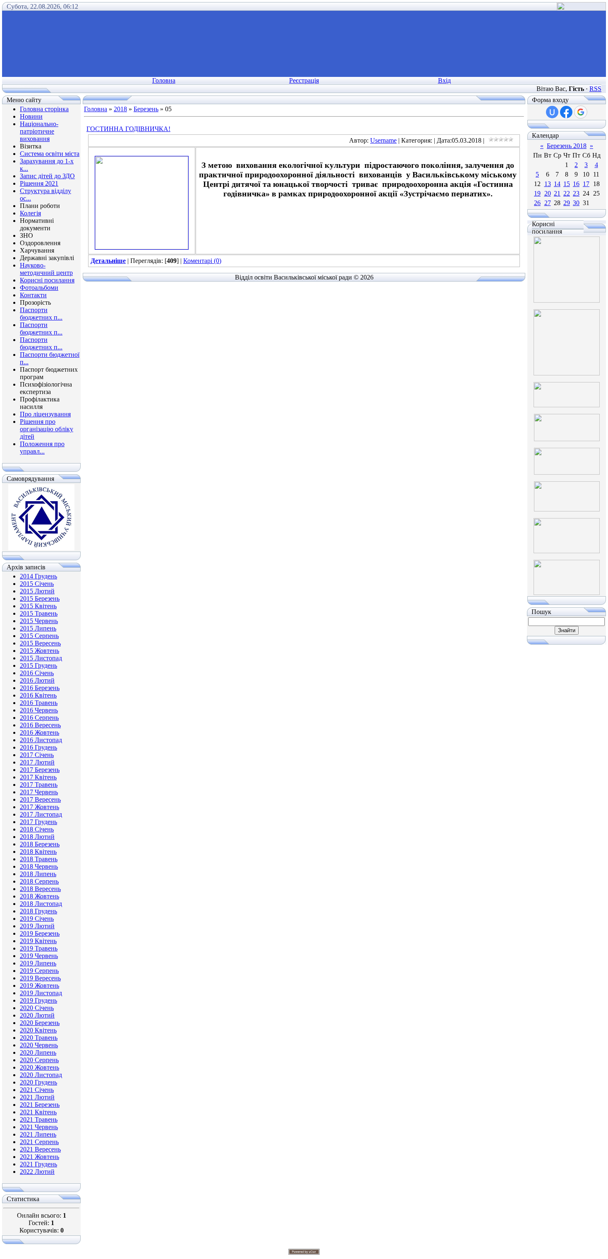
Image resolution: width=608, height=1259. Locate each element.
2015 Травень (38, 613)
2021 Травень (38, 1119)
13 (547, 183)
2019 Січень (37, 918)
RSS (595, 88)
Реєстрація (304, 80)
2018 (120, 108)
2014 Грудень (38, 576)
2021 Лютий (37, 1097)
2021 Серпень (39, 1141)
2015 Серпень (39, 635)
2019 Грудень (38, 1000)
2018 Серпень (39, 881)
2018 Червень (39, 866)
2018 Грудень (38, 911)
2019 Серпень (39, 970)
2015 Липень (38, 628)
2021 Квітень (38, 1112)
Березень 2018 (566, 145)
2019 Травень (38, 948)
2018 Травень (38, 858)
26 (537, 202)
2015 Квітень (38, 605)
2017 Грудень (38, 821)
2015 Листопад (41, 658)
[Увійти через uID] (552, 112)
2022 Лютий (37, 1171)
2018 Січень (37, 829)
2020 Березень (40, 1022)
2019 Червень (39, 955)
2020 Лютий (37, 1015)
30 (576, 202)
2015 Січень (37, 583)
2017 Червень (39, 792)
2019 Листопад (41, 992)
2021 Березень (40, 1104)
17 (586, 183)
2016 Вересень (40, 725)
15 (566, 183)
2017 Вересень (40, 799)
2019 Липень (38, 963)
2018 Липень (38, 873)
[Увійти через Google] (580, 112)
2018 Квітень (38, 851)
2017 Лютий (37, 762)
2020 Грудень (38, 1082)
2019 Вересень (40, 978)
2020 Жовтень (39, 1067)
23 (576, 193)
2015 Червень (39, 620)
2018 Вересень (40, 888)
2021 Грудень (38, 1164)
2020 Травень (38, 1037)
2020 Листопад (41, 1074)
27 (547, 202)
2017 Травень (38, 784)
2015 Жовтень (39, 650)
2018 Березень (40, 844)
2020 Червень (39, 1045)
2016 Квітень (38, 695)
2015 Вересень (40, 643)
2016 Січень (37, 672)
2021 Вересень (40, 1149)
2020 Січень (37, 1007)
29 (566, 202)
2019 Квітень (38, 940)
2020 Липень (38, 1052)
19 (537, 193)
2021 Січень (37, 1089)
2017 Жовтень (39, 806)
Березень (146, 108)
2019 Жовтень (39, 985)
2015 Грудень (38, 665)
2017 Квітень (38, 777)
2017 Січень (37, 754)
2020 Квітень (38, 1030)
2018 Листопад (41, 903)
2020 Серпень (39, 1059)
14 (557, 183)
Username (383, 140)
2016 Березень (40, 687)
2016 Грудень (38, 747)
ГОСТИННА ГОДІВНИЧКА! (128, 128)
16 (576, 183)
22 (566, 193)
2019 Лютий (37, 925)
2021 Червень (39, 1126)
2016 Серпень (39, 717)
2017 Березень (40, 769)
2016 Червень (39, 710)
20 (547, 193)
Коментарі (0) (202, 260)
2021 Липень (38, 1134)
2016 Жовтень (39, 732)
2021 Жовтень (39, 1156)
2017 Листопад (41, 814)
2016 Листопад (41, 739)
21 (557, 193)
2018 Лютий (37, 836)
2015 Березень (40, 598)
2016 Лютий (37, 680)
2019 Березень (40, 933)
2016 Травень (38, 702)
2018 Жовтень (39, 896)
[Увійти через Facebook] (566, 112)
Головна (163, 80)
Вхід (444, 80)
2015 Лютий (37, 591)
